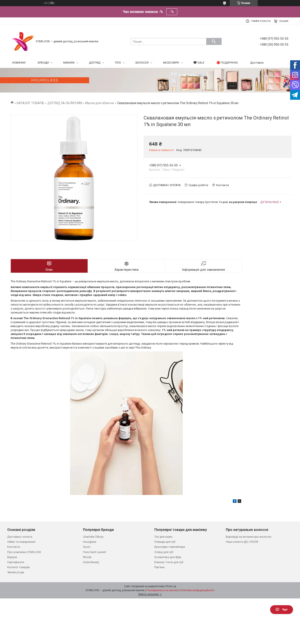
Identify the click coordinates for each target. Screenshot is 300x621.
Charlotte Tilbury (93, 536)
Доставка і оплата (19, 536)
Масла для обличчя (99, 103)
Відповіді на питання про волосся (248, 536)
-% (172, 12)
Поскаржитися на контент (162, 590)
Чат (285, 609)
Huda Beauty (91, 562)
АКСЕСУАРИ (171, 62)
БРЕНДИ (43, 62)
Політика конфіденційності (197, 590)
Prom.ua (171, 586)
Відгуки (12, 557)
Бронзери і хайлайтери (169, 546)
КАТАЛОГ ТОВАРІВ (30, 103)
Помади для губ (164, 541)
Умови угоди (15, 572)
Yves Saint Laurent (94, 552)
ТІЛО (118, 62)
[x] (239, 502)
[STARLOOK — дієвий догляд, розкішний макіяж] (23, 41)
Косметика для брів (167, 557)
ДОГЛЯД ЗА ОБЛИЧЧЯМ (64, 103)
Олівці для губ (163, 552)
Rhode (87, 557)
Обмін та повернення (21, 541)
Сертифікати (15, 562)
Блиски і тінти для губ (168, 562)
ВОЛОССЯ (142, 62)
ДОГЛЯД (94, 62)
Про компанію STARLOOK (24, 552)
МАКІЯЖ (68, 62)
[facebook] (235, 502)
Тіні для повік (163, 536)
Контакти (13, 546)
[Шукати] (214, 41)
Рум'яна (159, 567)
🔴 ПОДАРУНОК (227, 62)
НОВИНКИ (18, 62)
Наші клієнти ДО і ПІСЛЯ (242, 541)
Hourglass (89, 541)
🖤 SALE (198, 62)
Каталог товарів (18, 567)
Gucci (86, 546)
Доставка (257, 62)
